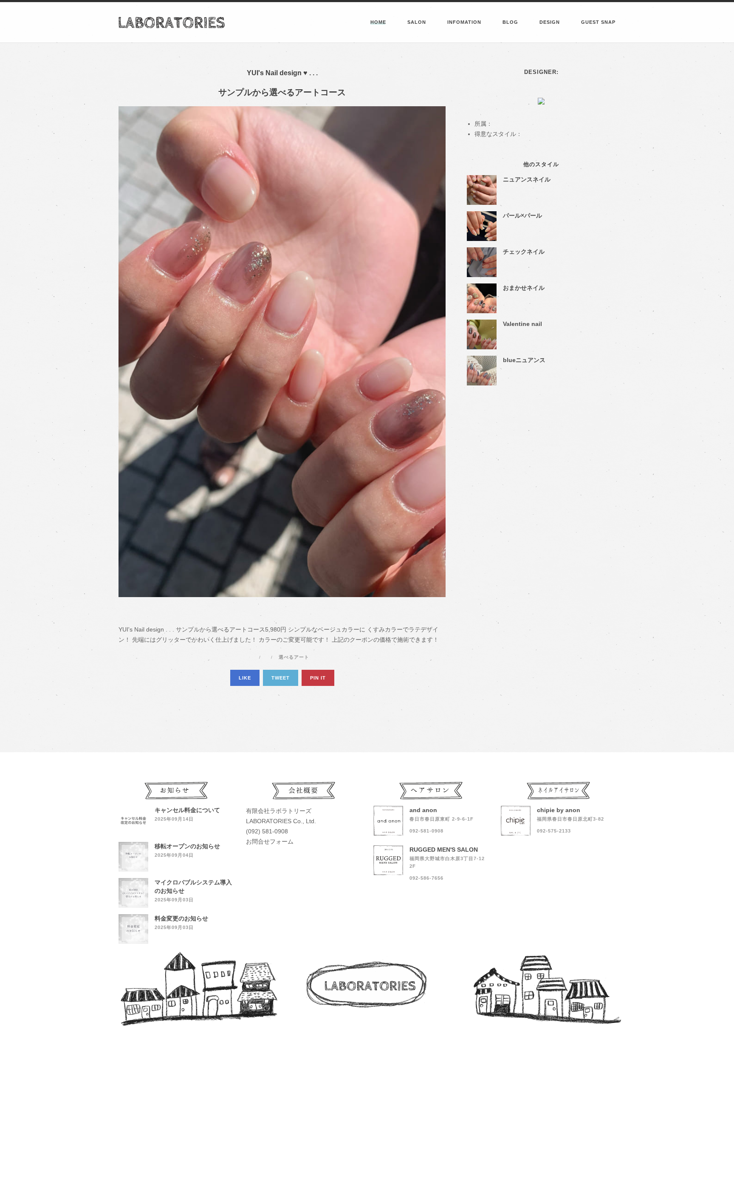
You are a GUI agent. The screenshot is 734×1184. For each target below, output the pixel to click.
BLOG (510, 22)
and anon (423, 810)
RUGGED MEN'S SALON (443, 849)
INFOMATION (464, 22)
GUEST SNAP (598, 22)
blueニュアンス (524, 360)
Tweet (280, 677)
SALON (416, 22)
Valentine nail (522, 323)
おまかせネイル (524, 287)
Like (245, 677)
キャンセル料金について (187, 810)
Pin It (318, 677)
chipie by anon (558, 810)
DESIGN (549, 22)
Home (378, 22)
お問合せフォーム (270, 841)
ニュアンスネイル (526, 179)
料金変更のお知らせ (181, 918)
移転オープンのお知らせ (187, 846)
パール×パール (522, 215)
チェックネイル (524, 251)
